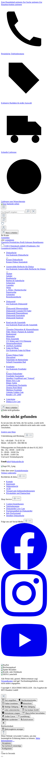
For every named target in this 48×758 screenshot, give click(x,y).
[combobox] (13, 212)
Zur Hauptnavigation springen (21, 3)
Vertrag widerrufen (8, 473)
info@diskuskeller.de (15, 461)
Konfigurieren (7, 749)
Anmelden (5, 238)
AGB (8, 488)
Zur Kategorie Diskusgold (16, 304)
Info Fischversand (13, 513)
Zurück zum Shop (8, 432)
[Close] (3, 696)
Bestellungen (38, 242)
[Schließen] (2, 751)
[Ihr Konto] (3, 228)
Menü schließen (11, 233)
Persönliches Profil (17, 242)
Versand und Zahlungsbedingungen (20, 491)
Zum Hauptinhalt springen (12, 2)
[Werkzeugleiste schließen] (3, 723)
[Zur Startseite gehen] (10, 204)
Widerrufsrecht (12, 486)
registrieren (9, 240)
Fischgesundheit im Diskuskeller (19, 511)
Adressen (29, 242)
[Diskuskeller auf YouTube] (24, 663)
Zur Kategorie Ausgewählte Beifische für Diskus (26, 269)
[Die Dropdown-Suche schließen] (33, 211)
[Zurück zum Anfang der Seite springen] (3, 733)
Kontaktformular (21, 470)
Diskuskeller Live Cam (15, 508)
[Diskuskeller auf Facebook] (24, 569)
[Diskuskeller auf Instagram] (24, 616)
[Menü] (3, 207)
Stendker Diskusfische (15, 515)
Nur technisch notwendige (11, 746)
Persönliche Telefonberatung (12, 54)
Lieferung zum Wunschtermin (13, 201)
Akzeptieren (6, 743)
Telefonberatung (12, 506)
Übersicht (5, 242)
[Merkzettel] (2, 224)
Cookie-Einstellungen (15, 504)
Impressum (10, 484)
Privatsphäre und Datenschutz (18, 493)
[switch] (9, 700)
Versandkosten (7, 681)
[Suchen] (27, 211)
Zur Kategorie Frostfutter (16, 369)
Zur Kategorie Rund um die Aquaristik (21, 325)
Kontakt (9, 481)
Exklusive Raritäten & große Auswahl (16, 103)
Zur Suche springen (31, 2)
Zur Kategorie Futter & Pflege (18, 350)
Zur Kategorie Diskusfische (17, 255)
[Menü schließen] (7, 306)
